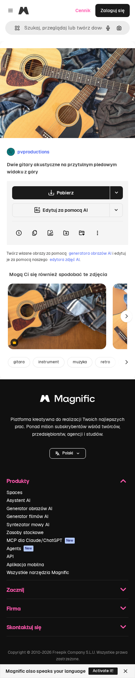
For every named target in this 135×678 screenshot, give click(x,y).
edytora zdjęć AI (65, 259)
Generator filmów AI (27, 516)
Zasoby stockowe (25, 532)
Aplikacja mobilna (25, 565)
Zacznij (15, 589)
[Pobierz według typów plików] (116, 192)
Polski (67, 453)
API (10, 556)
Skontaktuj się (24, 627)
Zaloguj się (113, 10)
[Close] (125, 671)
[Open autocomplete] (15, 28)
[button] (67, 453)
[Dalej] (126, 316)
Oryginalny (45, 56)
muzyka (80, 362)
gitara (19, 362)
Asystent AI (18, 500)
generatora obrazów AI (90, 253)
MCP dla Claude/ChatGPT (40, 540)
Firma (14, 608)
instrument (48, 362)
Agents (19, 548)
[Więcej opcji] (97, 233)
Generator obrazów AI (29, 508)
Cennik (83, 10)
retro (105, 362)
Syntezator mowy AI (28, 525)
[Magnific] (67, 400)
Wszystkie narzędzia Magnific (38, 572)
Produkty (18, 480)
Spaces (14, 492)
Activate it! (103, 670)
